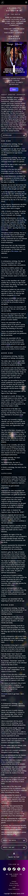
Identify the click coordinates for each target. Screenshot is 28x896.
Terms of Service (14, 885)
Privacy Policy (14, 883)
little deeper (15, 251)
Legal (14, 887)
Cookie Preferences (14, 889)
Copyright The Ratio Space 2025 (14, 893)
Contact (14, 881)
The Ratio (4, 694)
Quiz (14, 89)
